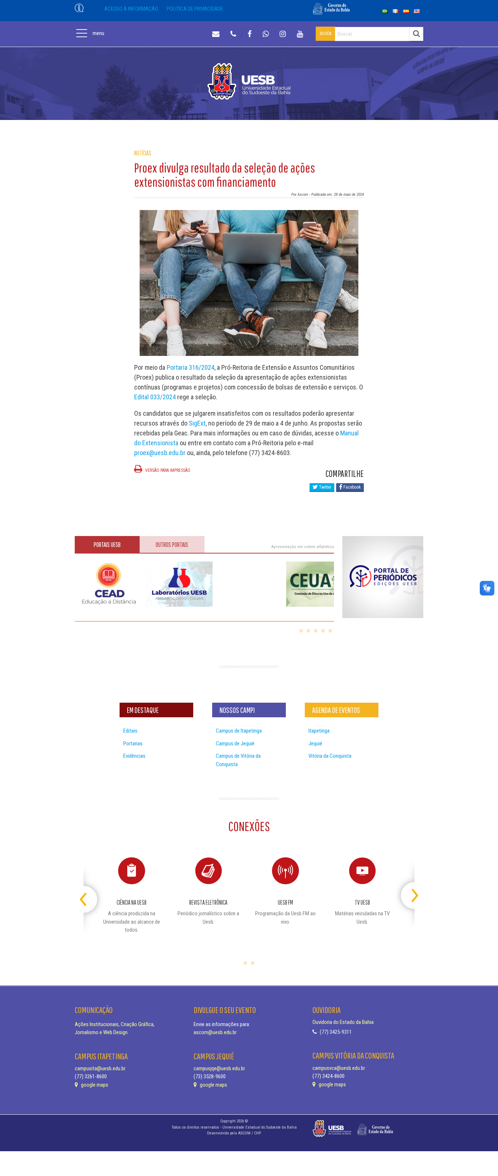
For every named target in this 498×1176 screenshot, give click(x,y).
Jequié (315, 743)
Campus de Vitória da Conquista (238, 760)
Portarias (133, 743)
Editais (130, 730)
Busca (325, 33)
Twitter (324, 487)
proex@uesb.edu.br (160, 453)
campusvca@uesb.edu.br (338, 1068)
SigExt (197, 423)
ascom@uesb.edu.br (215, 1032)
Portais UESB (107, 544)
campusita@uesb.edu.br (100, 1068)
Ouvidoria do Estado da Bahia (343, 1022)
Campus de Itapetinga (239, 730)
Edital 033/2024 (155, 397)
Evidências (134, 756)
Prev (90, 892)
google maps (94, 1085)
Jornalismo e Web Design (101, 1032)
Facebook (351, 487)
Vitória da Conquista (329, 756)
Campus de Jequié (235, 743)
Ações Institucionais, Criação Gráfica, (115, 1024)
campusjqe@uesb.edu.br (219, 1068)
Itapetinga (319, 730)
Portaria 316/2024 (190, 367)
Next (408, 892)
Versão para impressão (167, 470)
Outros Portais (172, 544)
